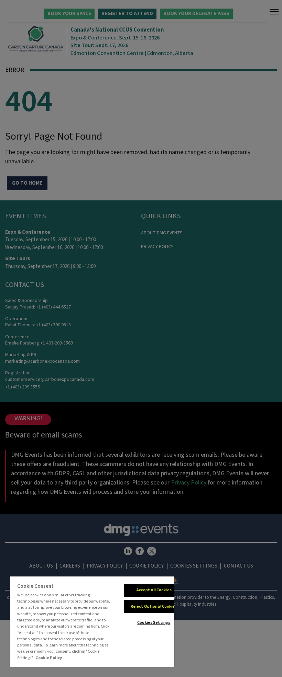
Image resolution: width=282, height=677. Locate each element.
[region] (92, 621)
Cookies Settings (153, 623)
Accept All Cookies (154, 590)
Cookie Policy (48, 658)
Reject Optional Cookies (154, 606)
